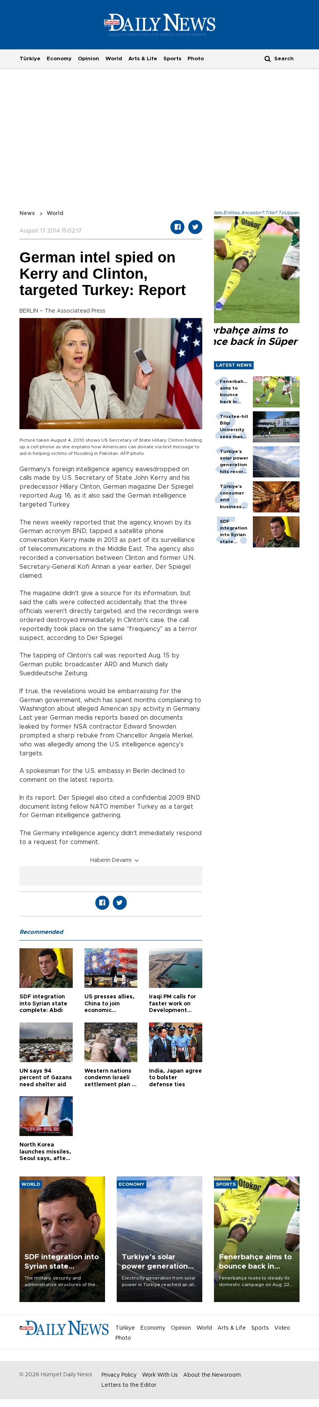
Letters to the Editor (129, 1385)
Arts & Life (142, 58)
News (27, 213)
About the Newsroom (212, 1375)
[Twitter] (195, 227)
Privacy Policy (119, 1375)
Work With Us (160, 1375)
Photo (196, 58)
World (113, 58)
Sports (172, 58)
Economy (59, 58)
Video (282, 1328)
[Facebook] (177, 227)
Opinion (88, 58)
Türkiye (29, 58)
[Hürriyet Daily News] (160, 24)
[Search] (268, 58)
